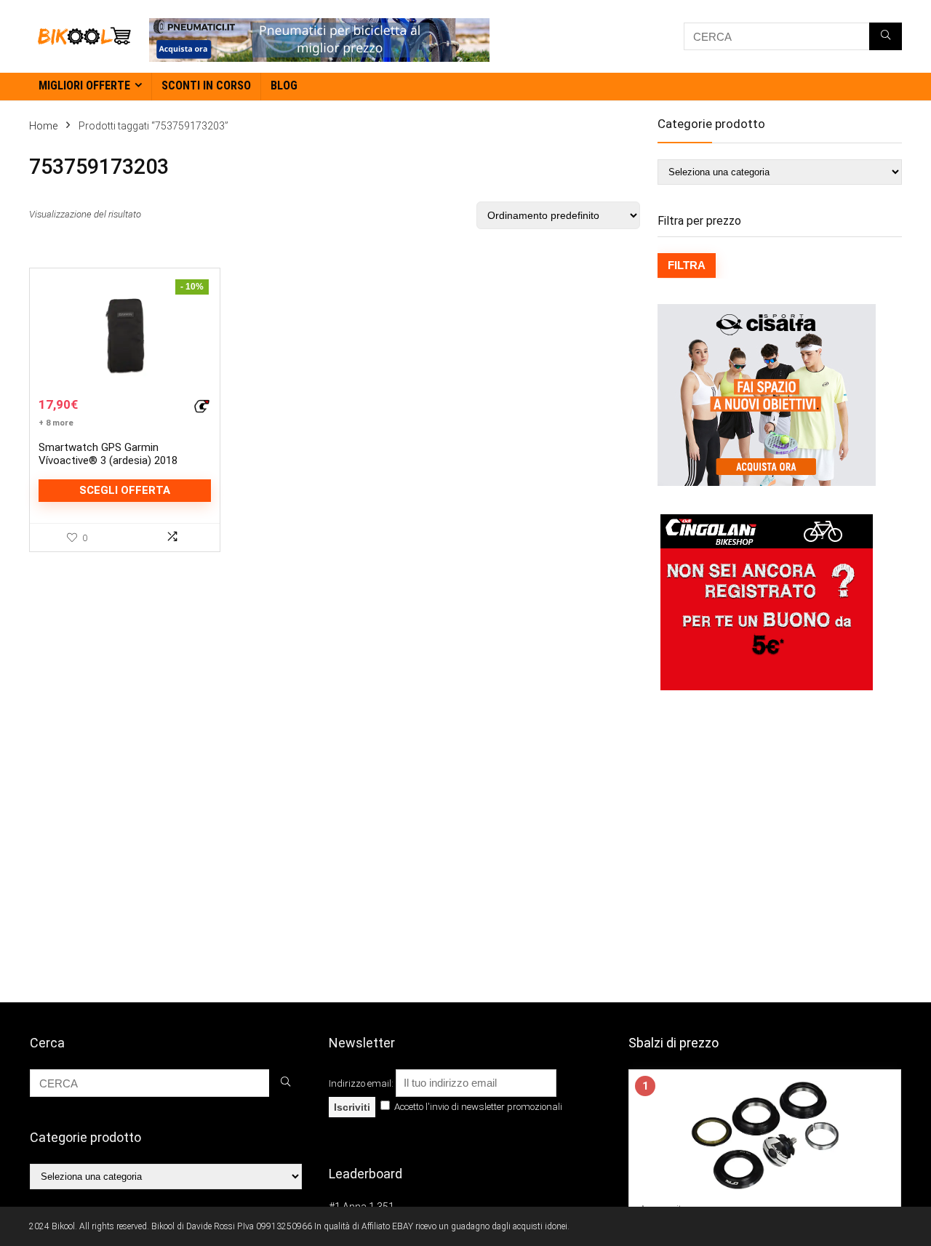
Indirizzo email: (362, 1083)
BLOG (284, 85)
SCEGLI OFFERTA (124, 490)
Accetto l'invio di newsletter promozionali (477, 1106)
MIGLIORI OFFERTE (84, 85)
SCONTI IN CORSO (206, 85)
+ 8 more (56, 423)
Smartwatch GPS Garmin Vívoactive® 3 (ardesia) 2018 (108, 454)
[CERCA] (885, 36)
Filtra (687, 265)
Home (43, 126)
